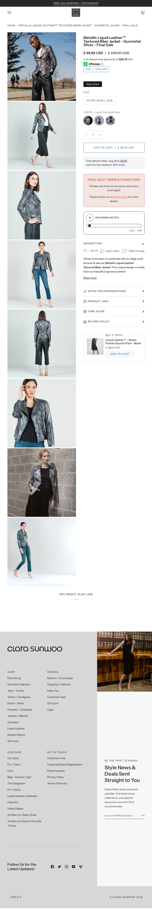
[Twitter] (59, 866)
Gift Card (13, 741)
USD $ (15, 897)
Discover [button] (14, 752)
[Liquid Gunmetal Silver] (100, 121)
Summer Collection (19, 684)
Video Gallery (15, 808)
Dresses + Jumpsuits (19, 709)
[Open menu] (13, 13)
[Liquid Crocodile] (89, 121)
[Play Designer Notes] (90, 217)
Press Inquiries (56, 770)
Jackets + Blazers (17, 716)
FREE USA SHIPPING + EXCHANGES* (76, 3)
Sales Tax (53, 690)
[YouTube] (73, 866)
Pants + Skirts (15, 703)
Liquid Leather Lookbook (22, 796)
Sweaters (13, 722)
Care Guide (96, 311)
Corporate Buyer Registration (64, 764)
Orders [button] (52, 672)
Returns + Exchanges (60, 678)
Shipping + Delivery (59, 684)
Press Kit (12, 802)
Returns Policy (119, 197)
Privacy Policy (55, 777)
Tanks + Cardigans (18, 697)
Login (50, 709)
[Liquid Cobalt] (110, 121)
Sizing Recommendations (107, 291)
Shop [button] (11, 672)
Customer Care (56, 697)
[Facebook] (52, 866)
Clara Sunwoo (124, 897)
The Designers (16, 783)
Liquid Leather (16, 728)
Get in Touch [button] (57, 752)
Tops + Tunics (15, 690)
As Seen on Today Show (22, 815)
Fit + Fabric (14, 764)
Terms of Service (57, 783)
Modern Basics (16, 734)
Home (11, 25)
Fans (10, 770)
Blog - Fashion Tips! (19, 777)
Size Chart (92, 84)
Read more (90, 278)
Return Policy (99, 321)
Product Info (98, 301)
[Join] (140, 815)
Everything (14, 678)
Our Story (13, 758)
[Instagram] (66, 866)
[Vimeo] (80, 866)
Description (92, 243)
